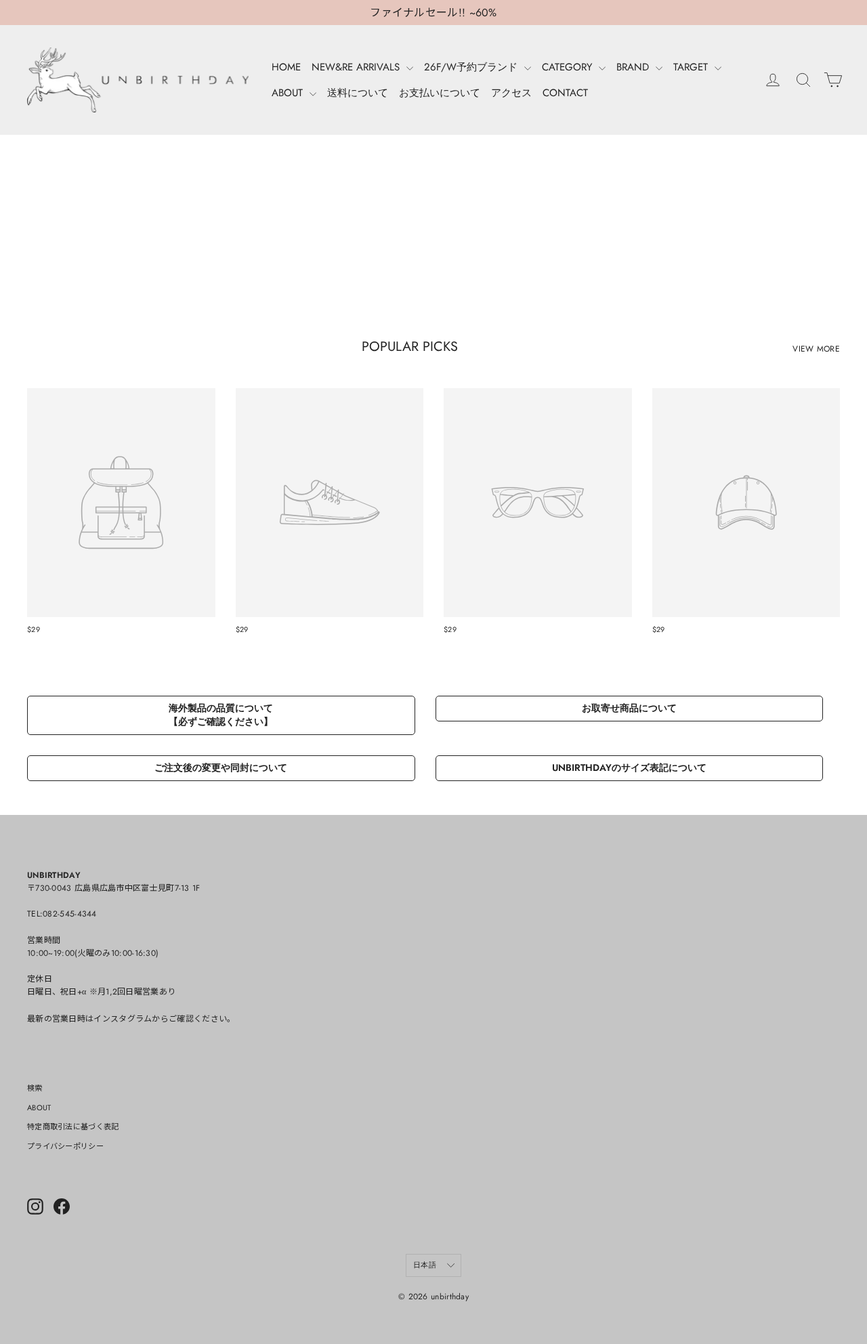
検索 (35, 1088)
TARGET (692, 67)
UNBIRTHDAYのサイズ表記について (629, 767)
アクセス (511, 92)
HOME (286, 67)
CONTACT (565, 92)
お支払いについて (439, 92)
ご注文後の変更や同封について (220, 767)
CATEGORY (568, 67)
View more (816, 349)
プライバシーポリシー (65, 1146)
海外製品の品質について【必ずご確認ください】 (221, 714)
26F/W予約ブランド (472, 67)
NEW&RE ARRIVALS (357, 67)
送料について (357, 92)
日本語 (424, 1264)
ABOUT (289, 92)
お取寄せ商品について (629, 708)
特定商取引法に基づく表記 (73, 1126)
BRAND (634, 67)
